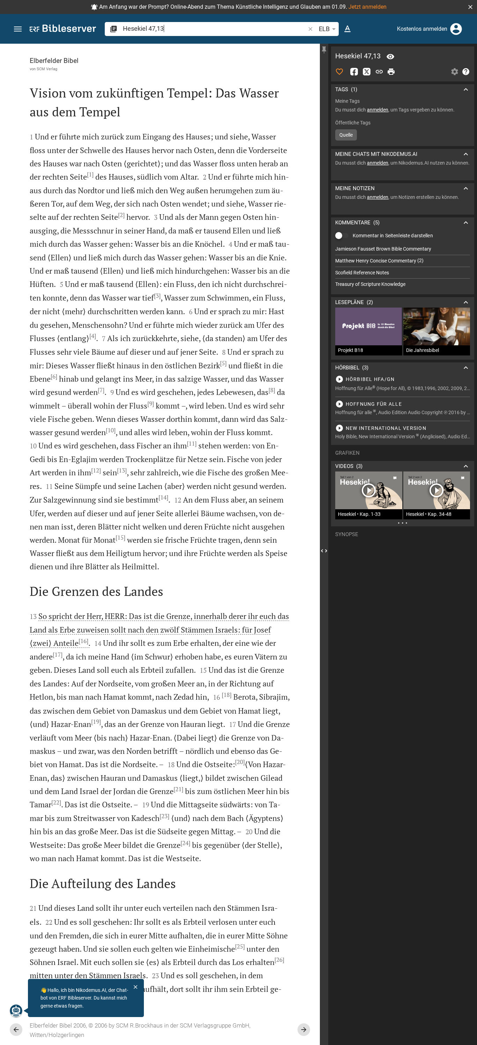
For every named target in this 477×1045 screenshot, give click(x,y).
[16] (83, 641)
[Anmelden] (456, 29)
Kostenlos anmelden (422, 29)
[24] (185, 843)
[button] (470, 6)
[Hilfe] (465, 71)
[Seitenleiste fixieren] (324, 50)
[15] (120, 537)
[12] (96, 470)
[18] (227, 695)
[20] (240, 762)
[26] (279, 960)
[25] (240, 946)
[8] (272, 390)
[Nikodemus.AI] (16, 1010)
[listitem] (402, 249)
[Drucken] (391, 71)
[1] (90, 174)
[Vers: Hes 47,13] (390, 56)
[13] (122, 470)
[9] (150, 404)
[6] (54, 376)
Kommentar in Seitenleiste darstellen (393, 235)
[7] (101, 390)
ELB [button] (324, 29)
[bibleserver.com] (63, 29)
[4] (92, 336)
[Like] (339, 71)
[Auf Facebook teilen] (354, 71)
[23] (164, 816)
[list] (402, 266)
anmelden (377, 110)
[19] (96, 722)
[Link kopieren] (379, 71)
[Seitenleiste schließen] (324, 550)
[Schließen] (135, 987)
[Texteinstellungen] (347, 29)
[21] (178, 789)
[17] (58, 654)
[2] (121, 215)
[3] (157, 296)
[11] (192, 443)
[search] (214, 28)
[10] (111, 430)
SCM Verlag (47, 68)
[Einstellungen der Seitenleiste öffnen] (454, 71)
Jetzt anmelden (367, 6)
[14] (163, 497)
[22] (56, 802)
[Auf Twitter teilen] (366, 71)
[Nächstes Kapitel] (304, 1029)
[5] (223, 363)
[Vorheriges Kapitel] (16, 1029)
